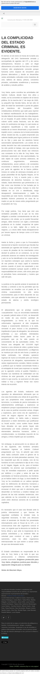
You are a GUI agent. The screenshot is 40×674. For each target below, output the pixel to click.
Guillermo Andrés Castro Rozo (15, 595)
